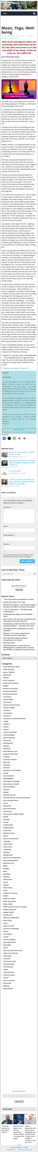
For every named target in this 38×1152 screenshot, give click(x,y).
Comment (6, 710)
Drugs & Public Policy (10, 754)
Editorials (6, 762)
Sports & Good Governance (12, 950)
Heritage (6, 819)
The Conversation (9, 961)
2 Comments (5, 467)
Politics (5, 896)
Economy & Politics (10, 759)
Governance (7, 811)
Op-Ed (5, 882)
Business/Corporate (10, 694)
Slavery (5, 931)
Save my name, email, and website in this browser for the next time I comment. (18, 555)
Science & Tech (8, 926)
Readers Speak (8, 912)
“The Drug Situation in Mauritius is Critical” (18, 599)
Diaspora (6, 746)
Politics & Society (9, 898)
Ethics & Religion (9, 787)
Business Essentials (10, 691)
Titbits (5, 969)
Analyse (6, 677)
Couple (5, 721)
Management (8, 855)
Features (6, 789)
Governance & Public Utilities (13, 814)
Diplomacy (7, 748)
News (5, 871)
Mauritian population (10, 860)
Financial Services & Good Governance (16, 798)
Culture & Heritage (10, 732)
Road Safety (7, 920)
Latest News (29, 36)
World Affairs (8, 988)
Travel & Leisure (9, 975)
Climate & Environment (11, 705)
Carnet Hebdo (8, 699)
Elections (6, 768)
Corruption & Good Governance (14, 718)
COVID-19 (6, 724)
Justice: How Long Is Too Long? (14, 602)
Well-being (5, 38)
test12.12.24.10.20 (25, 1150)
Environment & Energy (11, 781)
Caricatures (7, 697)
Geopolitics (7, 806)
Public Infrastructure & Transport (15, 907)
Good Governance (9, 808)
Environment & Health (11, 784)
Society (6, 937)
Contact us (11, 1150)
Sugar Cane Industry (10, 953)
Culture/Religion (9, 735)
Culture (6, 727)
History (5, 822)
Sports (5, 948)
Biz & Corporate (8, 680)
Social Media (7, 934)
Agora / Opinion (8, 672)
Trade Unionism (8, 972)
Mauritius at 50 (8, 863)
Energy (5, 773)
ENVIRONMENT (8, 778)
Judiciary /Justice (9, 833)
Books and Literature (10, 683)
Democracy (7, 740)
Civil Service (7, 702)
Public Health (8, 904)
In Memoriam (8, 825)
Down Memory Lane (10, 751)
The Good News (8, 964)
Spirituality (7, 945)
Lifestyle (6, 852)
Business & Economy (10, 688)
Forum (5, 803)
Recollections (8, 915)
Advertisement (8, 669)
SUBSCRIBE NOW (19, 429)
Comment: (7, 507)
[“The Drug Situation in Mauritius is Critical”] (7, 1119)
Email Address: (9, 535)
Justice (5, 836)
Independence (8, 828)
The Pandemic (8, 967)
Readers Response (9, 909)
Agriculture (7, 675)
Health (5, 817)
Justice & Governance (10, 838)
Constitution (7, 713)
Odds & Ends (7, 879)
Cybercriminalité (9, 738)
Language (6, 841)
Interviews (7, 830)
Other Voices (7, 888)
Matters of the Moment (11, 858)
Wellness (6, 986)
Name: (6, 526)
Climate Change (9, 707)
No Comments (14, 38)
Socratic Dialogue (9, 939)
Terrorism (6, 958)
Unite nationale (8, 980)
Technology (7, 956)
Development (8, 743)
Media (5, 866)
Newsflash (7, 874)
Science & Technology (11, 928)
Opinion (6, 885)
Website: (6, 544)
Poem (5, 890)
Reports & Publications (11, 918)
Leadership (7, 849)
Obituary (6, 877)
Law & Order (7, 847)
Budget (6, 686)
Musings (6, 868)
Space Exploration (9, 942)
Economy (6, 757)
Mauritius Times (21, 1147)
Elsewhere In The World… (12, 770)
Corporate (7, 716)
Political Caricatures (10, 893)
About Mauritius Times (11, 667)
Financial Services (9, 795)
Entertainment (8, 776)
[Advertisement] (19, 18)
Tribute (6, 978)
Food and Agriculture (10, 800)
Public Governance (9, 901)
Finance (6, 792)
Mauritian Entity (9, 643)
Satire (5, 923)
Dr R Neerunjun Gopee (8, 36)
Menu (5, 13)
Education (6, 765)
